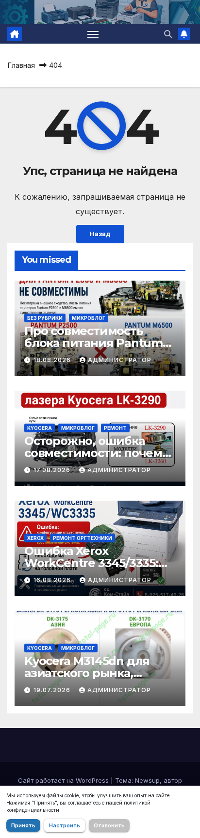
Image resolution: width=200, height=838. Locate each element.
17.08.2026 (52, 470)
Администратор (119, 360)
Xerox (35, 538)
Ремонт (115, 428)
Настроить (64, 825)
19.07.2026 (52, 690)
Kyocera (39, 428)
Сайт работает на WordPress (64, 780)
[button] (168, 34)
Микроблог (88, 318)
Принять (23, 825)
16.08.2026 (53, 580)
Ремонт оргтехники (82, 538)
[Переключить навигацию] (93, 34)
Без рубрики (45, 318)
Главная (21, 65)
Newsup (147, 780)
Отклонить (109, 825)
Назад (100, 233)
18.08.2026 (53, 360)
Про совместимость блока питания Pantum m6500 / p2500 (93, 343)
